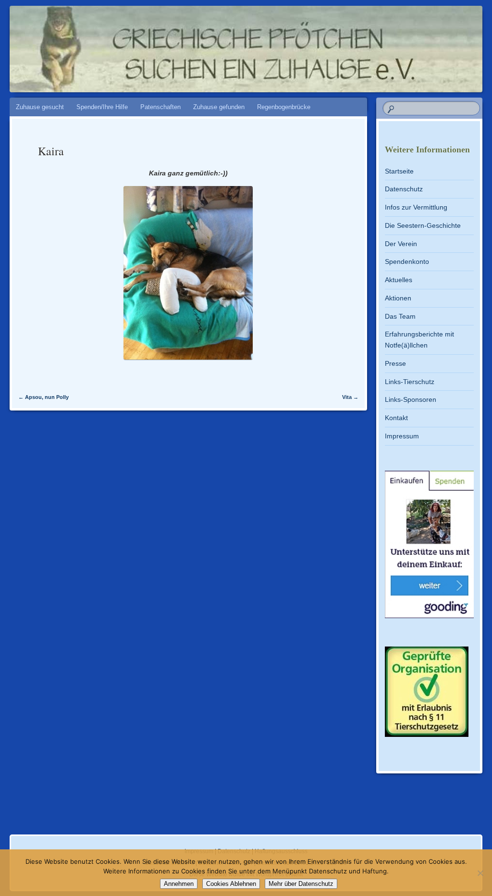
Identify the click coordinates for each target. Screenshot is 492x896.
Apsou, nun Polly (43, 397)
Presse (395, 363)
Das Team (400, 316)
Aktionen (398, 298)
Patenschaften (160, 107)
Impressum (402, 436)
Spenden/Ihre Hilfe (102, 107)
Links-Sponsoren (410, 399)
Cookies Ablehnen (231, 883)
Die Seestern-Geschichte (423, 225)
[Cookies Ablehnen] (480, 873)
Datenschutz (404, 189)
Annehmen (179, 883)
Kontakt (396, 418)
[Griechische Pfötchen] (206, 44)
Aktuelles (398, 280)
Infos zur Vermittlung (416, 207)
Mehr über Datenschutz (301, 883)
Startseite (399, 171)
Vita (350, 397)
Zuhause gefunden (219, 107)
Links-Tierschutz (409, 382)
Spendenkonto (407, 261)
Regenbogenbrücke (283, 107)
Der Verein (401, 244)
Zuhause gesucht (40, 107)
